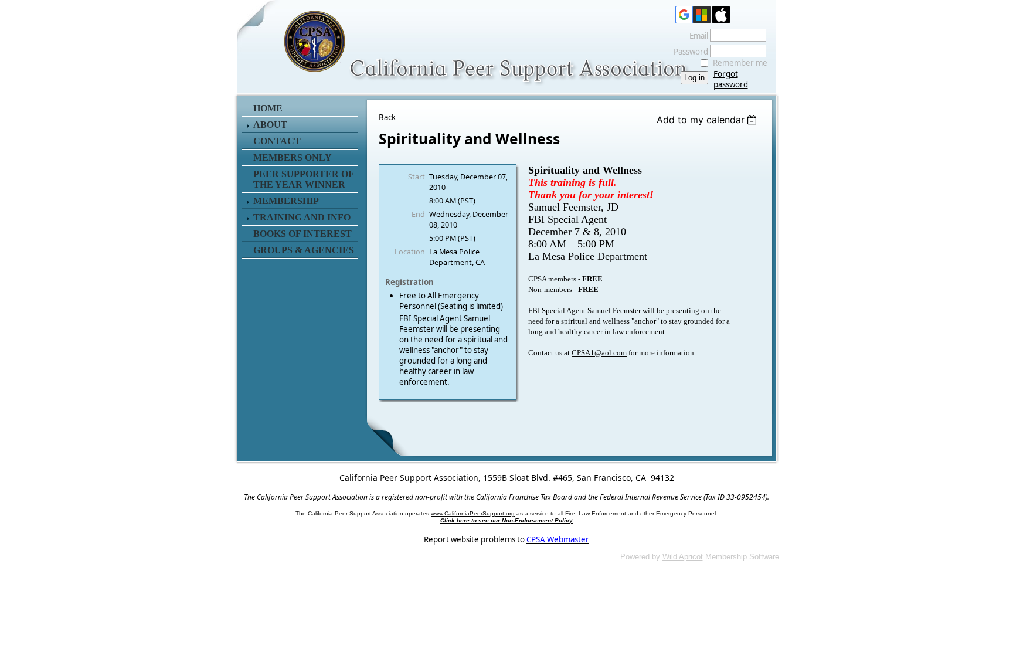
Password (688, 51)
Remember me (740, 62)
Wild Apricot (682, 556)
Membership (286, 201)
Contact (277, 141)
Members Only (292, 157)
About (270, 125)
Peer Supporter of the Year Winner (303, 179)
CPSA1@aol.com (599, 352)
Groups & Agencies (303, 250)
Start (416, 176)
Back (387, 117)
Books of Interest (302, 234)
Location (410, 251)
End (418, 214)
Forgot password (730, 79)
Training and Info (302, 217)
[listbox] (708, 120)
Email (696, 35)
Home (268, 108)
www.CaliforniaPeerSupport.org (473, 513)
